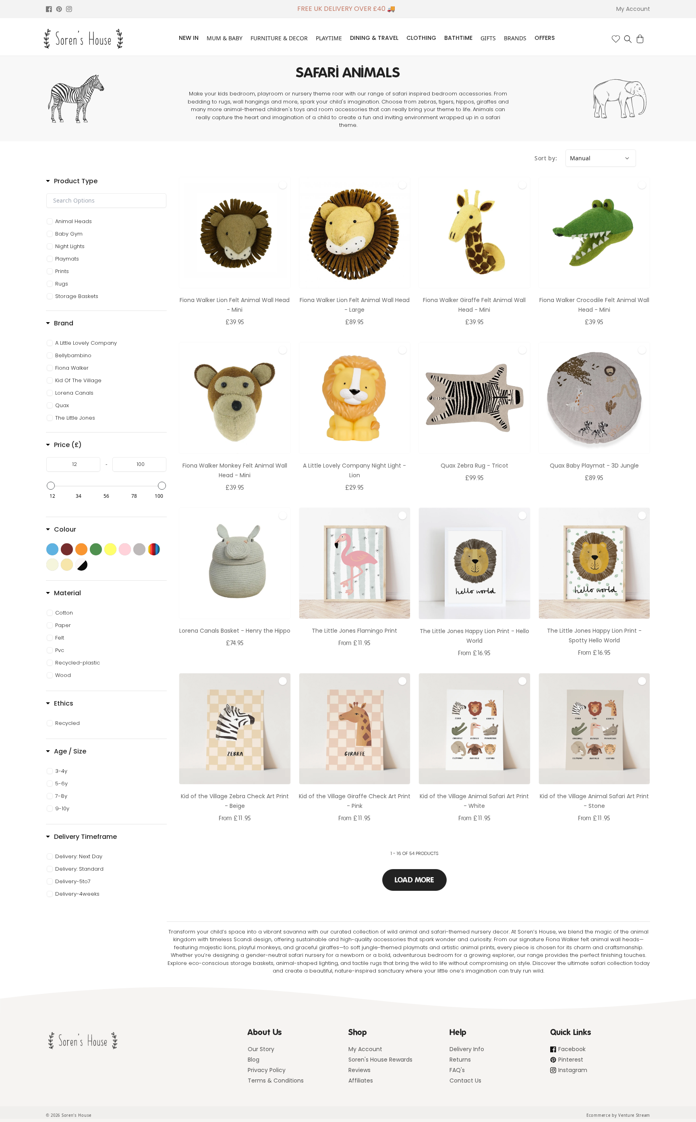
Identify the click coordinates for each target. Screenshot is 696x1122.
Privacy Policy (267, 1070)
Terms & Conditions (276, 1080)
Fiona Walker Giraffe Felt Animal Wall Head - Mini (474, 305)
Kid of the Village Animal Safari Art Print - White (474, 801)
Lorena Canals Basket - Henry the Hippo (234, 631)
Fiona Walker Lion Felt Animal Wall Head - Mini (235, 305)
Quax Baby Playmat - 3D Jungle (594, 466)
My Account (365, 1049)
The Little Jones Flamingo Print (354, 631)
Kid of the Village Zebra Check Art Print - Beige (235, 801)
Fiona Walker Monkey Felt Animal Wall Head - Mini (234, 470)
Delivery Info (467, 1049)
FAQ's (457, 1070)
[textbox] (106, 200)
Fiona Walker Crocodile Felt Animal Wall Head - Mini (594, 305)
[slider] (51, 486)
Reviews (359, 1070)
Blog (253, 1060)
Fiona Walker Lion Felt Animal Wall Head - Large (355, 305)
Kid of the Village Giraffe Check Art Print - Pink (354, 801)
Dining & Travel (374, 38)
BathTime (458, 38)
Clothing (421, 38)
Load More (414, 880)
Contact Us (465, 1080)
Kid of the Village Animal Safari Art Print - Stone (594, 801)
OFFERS (544, 38)
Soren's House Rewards (380, 1060)
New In (189, 38)
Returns (460, 1060)
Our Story (261, 1049)
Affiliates (360, 1080)
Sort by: (545, 158)
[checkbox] (107, 221)
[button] (628, 39)
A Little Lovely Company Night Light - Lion (354, 470)
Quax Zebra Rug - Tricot (474, 466)
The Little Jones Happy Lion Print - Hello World (474, 636)
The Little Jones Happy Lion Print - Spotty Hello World (594, 635)
